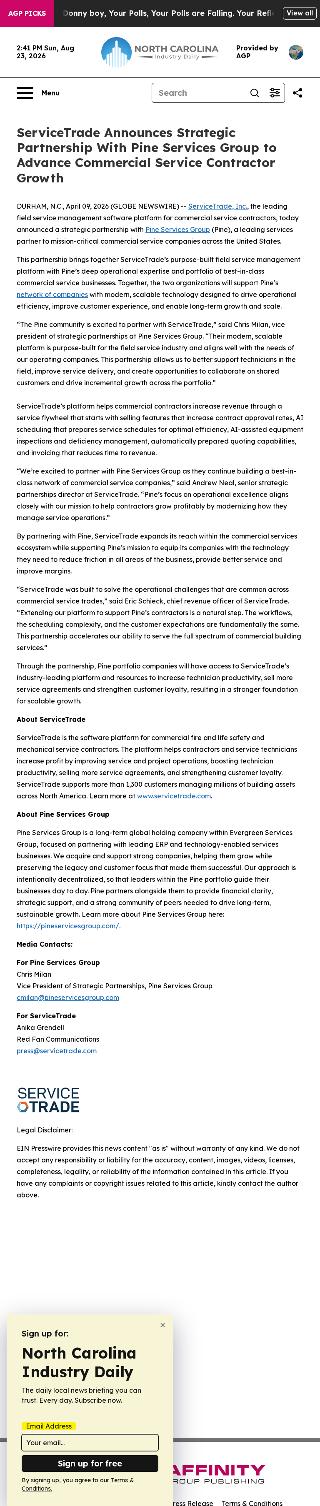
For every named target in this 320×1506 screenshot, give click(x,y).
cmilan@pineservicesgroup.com (68, 997)
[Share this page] (297, 93)
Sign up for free (90, 1463)
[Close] (163, 1325)
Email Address (49, 1426)
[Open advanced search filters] (275, 92)
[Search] (255, 92)
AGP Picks (27, 13)
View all (300, 13)
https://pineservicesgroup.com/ (68, 926)
